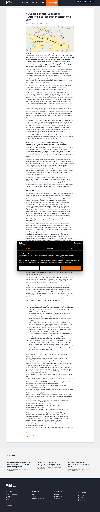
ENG (91, 1)
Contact (8, 502)
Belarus (9, 469)
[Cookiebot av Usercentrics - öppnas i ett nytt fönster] (75, 243)
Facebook (83, 492)
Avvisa (29, 267)
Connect (56, 494)
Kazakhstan (76, 469)
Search (86, 1)
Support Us (35, 496)
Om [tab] (72, 248)
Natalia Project (22, 469)
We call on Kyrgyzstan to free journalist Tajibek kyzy (49, 464)
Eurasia (28, 23)
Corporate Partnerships (38, 498)
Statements (34, 23)
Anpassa (49, 267)
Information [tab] (50, 248)
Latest (35, 436)
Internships (57, 498)
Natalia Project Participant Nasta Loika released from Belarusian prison (18, 465)
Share (29, 433)
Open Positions (58, 496)
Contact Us (35, 500)
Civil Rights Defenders (10, 3)
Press (79, 1)
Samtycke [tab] (28, 248)
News (28, 469)
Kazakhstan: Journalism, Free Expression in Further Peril (79, 465)
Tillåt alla (71, 267)
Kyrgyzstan (46, 467)
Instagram (83, 495)
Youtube (82, 500)
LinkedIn (82, 497)
